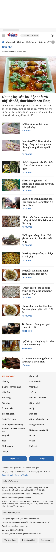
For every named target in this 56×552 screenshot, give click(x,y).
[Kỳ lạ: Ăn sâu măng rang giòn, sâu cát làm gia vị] (11, 275)
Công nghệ (34, 403)
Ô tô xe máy (7, 408)
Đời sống (26, 365)
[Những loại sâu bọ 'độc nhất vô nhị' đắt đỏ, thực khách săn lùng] (28, 74)
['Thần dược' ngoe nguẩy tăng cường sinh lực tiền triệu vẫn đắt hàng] (11, 221)
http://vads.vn (17, 530)
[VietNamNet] (3, 42)
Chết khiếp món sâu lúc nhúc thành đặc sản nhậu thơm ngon (37, 165)
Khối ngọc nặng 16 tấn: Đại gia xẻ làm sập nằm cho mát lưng (37, 238)
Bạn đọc (33, 414)
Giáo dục (6, 392)
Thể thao (33, 387)
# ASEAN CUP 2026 (30, 36)
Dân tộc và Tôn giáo (11, 387)
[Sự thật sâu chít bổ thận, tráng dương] (11, 128)
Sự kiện (41, 459)
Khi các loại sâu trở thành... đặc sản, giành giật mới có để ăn (37, 309)
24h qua (6, 451)
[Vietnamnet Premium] (9, 377)
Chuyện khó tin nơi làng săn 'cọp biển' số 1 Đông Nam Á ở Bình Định (37, 201)
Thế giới (33, 392)
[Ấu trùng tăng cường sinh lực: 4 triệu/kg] (11, 258)
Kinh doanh (31, 42)
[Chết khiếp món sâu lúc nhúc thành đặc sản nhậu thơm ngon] (11, 167)
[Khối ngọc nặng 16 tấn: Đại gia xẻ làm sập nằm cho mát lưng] (11, 239)
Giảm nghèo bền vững (12, 424)
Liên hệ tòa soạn (10, 481)
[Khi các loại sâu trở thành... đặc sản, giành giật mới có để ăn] (11, 310)
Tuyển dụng (46, 540)
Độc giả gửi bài (28, 540)
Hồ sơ (32, 435)
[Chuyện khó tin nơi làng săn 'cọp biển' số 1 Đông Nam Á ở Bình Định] (11, 203)
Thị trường (27, 154)
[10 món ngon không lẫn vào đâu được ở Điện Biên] (11, 363)
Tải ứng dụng (10, 540)
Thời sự (20, 42)
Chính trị (10, 42)
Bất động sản (8, 414)
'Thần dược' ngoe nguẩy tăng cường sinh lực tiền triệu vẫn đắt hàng (38, 220)
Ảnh (4, 441)
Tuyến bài (14, 459)
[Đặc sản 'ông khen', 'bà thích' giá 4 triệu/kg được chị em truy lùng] (11, 185)
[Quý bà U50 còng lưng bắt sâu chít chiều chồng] (11, 346)
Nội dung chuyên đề (38, 430)
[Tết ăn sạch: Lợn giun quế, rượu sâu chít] (11, 328)
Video (32, 441)
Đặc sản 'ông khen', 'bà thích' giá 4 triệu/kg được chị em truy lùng (38, 183)
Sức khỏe (26, 131)
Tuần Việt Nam (9, 419)
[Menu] (3, 35)
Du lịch (32, 408)
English (5, 435)
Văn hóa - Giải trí (37, 397)
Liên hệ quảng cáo (11, 512)
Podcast (33, 446)
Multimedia (7, 446)
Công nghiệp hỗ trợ (38, 419)
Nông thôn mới (36, 424)
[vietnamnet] (13, 37)
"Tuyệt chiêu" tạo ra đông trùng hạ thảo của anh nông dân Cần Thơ (37, 290)
